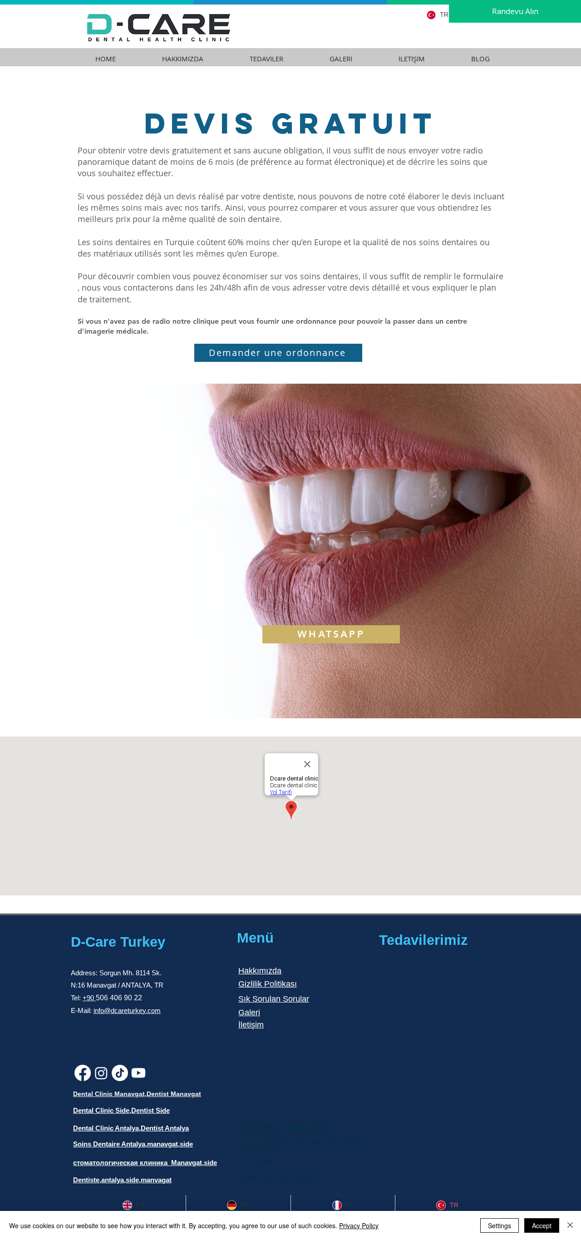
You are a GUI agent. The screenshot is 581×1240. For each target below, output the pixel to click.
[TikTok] (120, 1073)
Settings (499, 1225)
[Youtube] (138, 1073)
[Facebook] (82, 1073)
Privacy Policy (359, 1225)
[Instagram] (101, 1073)
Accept (541, 1225)
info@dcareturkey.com (127, 1010)
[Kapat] (570, 1225)
